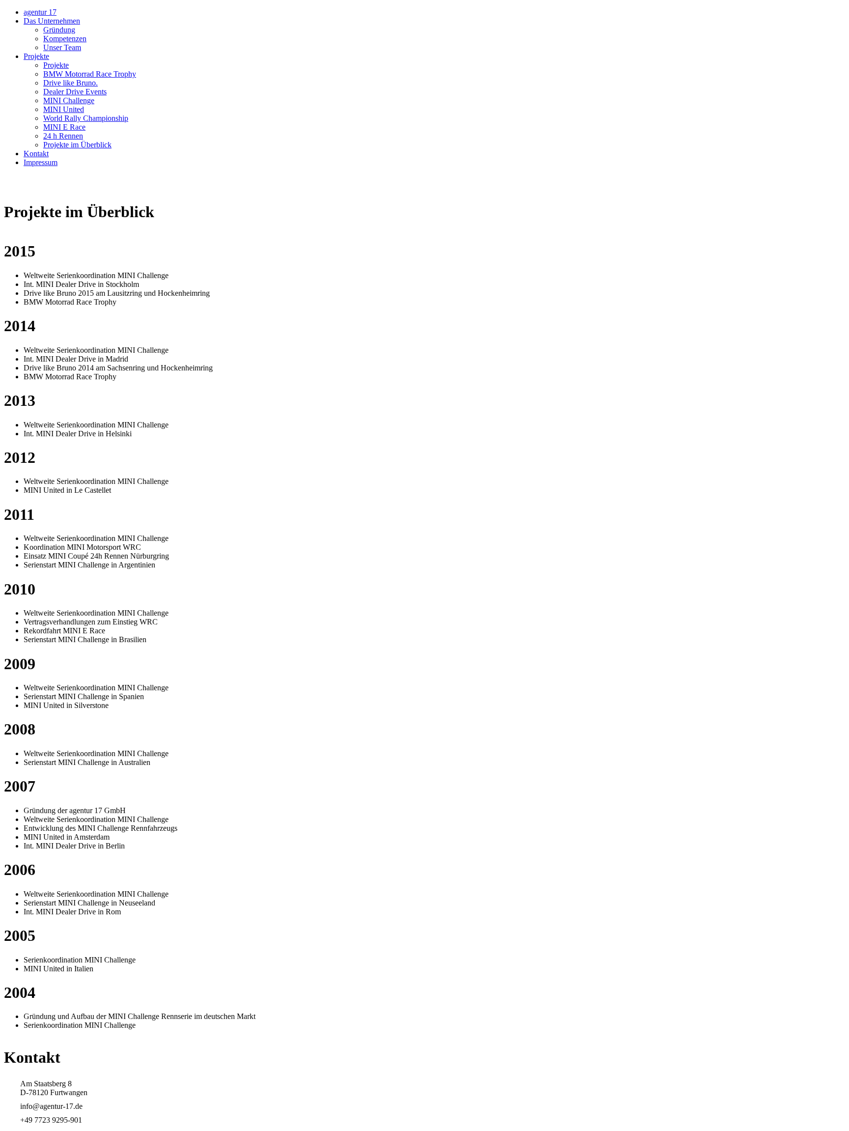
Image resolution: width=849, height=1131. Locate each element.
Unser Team (62, 47)
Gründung (59, 30)
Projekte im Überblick (77, 145)
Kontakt (36, 153)
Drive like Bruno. (70, 83)
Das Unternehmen (52, 21)
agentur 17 (40, 12)
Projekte (36, 56)
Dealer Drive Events (75, 91)
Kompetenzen (64, 38)
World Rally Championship (85, 118)
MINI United (63, 109)
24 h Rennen (63, 136)
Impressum (40, 162)
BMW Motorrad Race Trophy (89, 74)
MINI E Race (64, 127)
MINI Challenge (68, 100)
